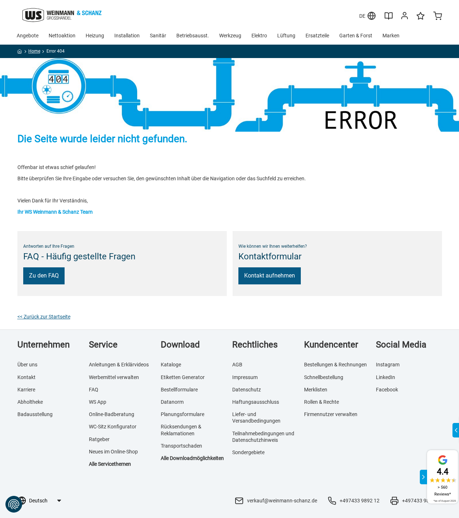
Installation (127, 35)
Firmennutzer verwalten (330, 414)
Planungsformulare (182, 414)
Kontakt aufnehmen (269, 275)
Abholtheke (30, 402)
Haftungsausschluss (255, 402)
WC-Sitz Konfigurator (112, 426)
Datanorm (172, 402)
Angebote (27, 35)
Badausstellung (35, 414)
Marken (390, 35)
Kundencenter (331, 345)
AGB (237, 364)
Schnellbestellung (323, 377)
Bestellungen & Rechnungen (335, 364)
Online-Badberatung (111, 414)
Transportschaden (181, 446)
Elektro (259, 35)
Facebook (387, 389)
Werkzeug (230, 35)
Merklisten (315, 389)
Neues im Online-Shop (113, 452)
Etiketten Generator (183, 377)
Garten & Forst (355, 35)
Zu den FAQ (44, 275)
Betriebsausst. (192, 35)
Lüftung (286, 35)
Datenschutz (246, 389)
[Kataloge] (389, 18)
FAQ (93, 389)
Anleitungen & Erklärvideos (119, 364)
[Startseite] (19, 52)
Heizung (95, 35)
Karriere (26, 389)
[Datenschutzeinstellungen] (13, 504)
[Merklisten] (421, 19)
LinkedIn (385, 377)
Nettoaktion (62, 35)
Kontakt (26, 377)
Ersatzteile (317, 35)
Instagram (387, 364)
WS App (97, 402)
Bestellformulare (179, 389)
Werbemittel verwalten (114, 377)
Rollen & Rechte (321, 402)
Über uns (27, 364)
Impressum (245, 377)
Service (103, 345)
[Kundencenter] (404, 17)
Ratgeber (99, 439)
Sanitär (158, 35)
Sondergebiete (248, 452)
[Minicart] (437, 17)
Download (180, 345)
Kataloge (171, 364)
